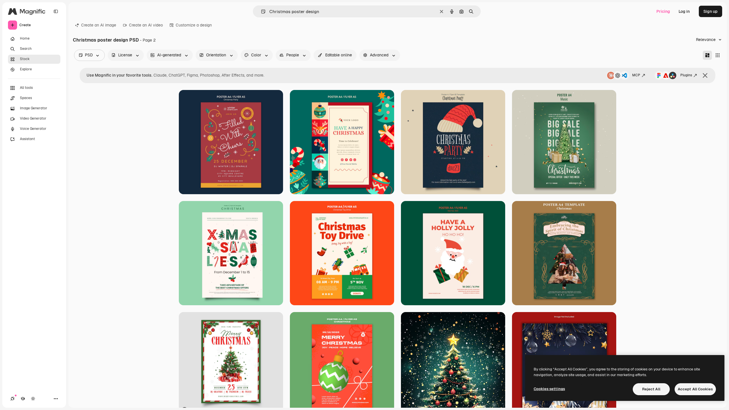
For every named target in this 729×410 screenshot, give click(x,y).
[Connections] (12, 398)
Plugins (686, 75)
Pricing (663, 11)
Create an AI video (146, 25)
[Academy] (22, 398)
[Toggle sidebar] (55, 11)
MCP (636, 75)
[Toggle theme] (33, 398)
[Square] (717, 55)
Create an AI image (98, 25)
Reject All (651, 389)
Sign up (710, 11)
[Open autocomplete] (261, 11)
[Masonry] (707, 55)
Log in (684, 11)
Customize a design (194, 25)
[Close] (705, 75)
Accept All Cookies (695, 389)
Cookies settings (549, 388)
